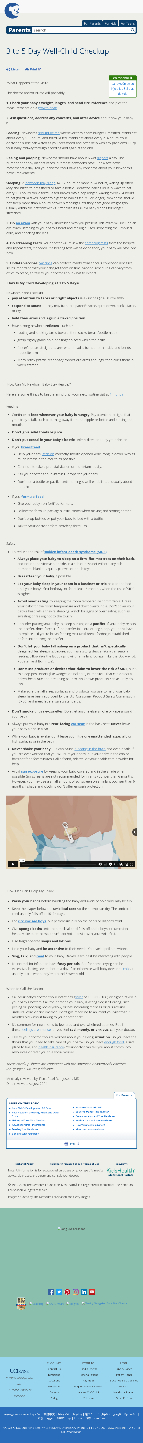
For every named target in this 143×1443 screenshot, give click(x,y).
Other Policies (124, 1398)
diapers (102, 158)
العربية (50, 1418)
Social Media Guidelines (124, 1380)
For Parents (92, 23)
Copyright (121, 1164)
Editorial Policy (24, 1164)
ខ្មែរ (70, 1418)
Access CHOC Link (88, 1392)
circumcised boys (32, 921)
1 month (116, 394)
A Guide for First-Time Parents (28, 1124)
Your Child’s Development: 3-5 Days (31, 1108)
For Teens (127, 23)
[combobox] (81, 30)
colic (126, 968)
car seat (78, 724)
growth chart (47, 108)
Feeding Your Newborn (25, 1129)
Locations (54, 1380)
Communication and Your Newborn (95, 1116)
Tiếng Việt (64, 1414)
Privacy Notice (124, 1369)
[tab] (124, 1095)
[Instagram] (75, 1291)
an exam (23, 223)
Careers (54, 1392)
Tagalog (77, 1414)
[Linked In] (84, 1291)
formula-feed (32, 496)
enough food (114, 1042)
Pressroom (54, 1386)
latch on (48, 454)
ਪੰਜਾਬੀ (61, 1418)
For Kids (110, 23)
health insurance (51, 1047)
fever (79, 997)
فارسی (117, 1414)
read (40, 956)
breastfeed (30, 447)
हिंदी (88, 1418)
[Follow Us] (59, 1291)
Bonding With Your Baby (25, 1133)
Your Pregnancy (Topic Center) (92, 1111)
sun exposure (32, 771)
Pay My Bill (89, 1380)
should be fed (49, 133)
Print (33, 69)
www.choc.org (116, 1427)
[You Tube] (92, 1291)
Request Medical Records (89, 1386)
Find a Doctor (89, 1369)
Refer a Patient (89, 1374)
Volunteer (89, 1398)
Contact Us (54, 1369)
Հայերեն (103, 1414)
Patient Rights (124, 1374)
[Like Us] (51, 1291)
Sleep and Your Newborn (90, 1129)
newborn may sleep (40, 183)
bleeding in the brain (90, 749)
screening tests (96, 243)
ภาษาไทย (99, 1418)
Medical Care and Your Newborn (94, 1120)
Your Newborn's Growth (89, 1107)
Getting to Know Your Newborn (29, 1120)
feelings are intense (36, 1029)
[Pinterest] (67, 1291)
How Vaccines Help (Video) (90, 1125)
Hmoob (78, 1418)
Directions (54, 1374)
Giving (54, 1398)
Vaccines (45, 263)
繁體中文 (49, 1414)
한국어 (89, 1414)
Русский (129, 1414)
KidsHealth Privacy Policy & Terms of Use (74, 1164)
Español (35, 1414)
